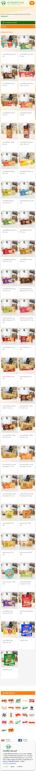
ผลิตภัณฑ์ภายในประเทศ (19, 14)
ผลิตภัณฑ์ (9, 14)
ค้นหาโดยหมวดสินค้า (11, 23)
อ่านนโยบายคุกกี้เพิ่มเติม (9, 763)
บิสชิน (28, 14)
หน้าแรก (3, 14)
